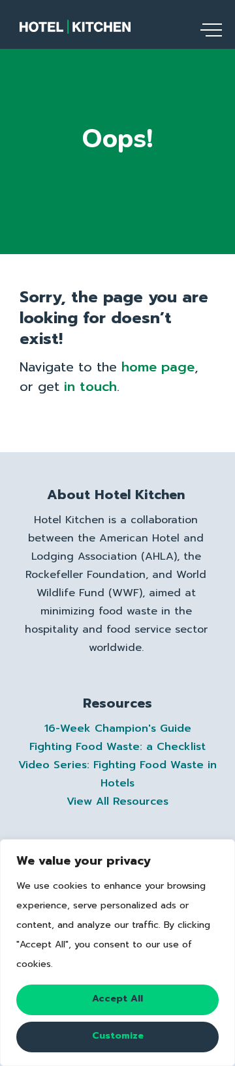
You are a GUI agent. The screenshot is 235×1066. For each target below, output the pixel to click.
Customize (118, 1036)
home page (158, 367)
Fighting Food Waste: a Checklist (117, 747)
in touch (90, 386)
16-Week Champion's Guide (117, 728)
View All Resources (117, 801)
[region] (117, 952)
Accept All (117, 998)
